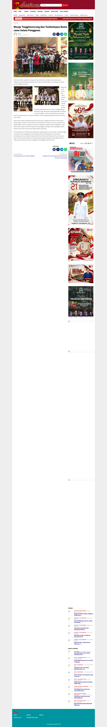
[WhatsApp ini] (65, 34)
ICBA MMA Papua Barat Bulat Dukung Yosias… (82, 653)
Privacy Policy (17, 717)
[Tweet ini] (58, 34)
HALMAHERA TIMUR (82, 657)
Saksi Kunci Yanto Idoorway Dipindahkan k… (82, 697)
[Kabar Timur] (27, 5)
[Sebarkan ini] (54, 34)
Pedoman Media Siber (32, 717)
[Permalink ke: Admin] (15, 34)
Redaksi (28, 715)
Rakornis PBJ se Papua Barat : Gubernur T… (82, 643)
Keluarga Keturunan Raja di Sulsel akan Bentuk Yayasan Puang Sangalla (55, 156)
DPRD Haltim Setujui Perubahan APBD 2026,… (83, 682)
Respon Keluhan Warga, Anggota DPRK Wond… (83, 614)
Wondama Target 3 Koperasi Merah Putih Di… (82, 636)
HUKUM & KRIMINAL (78, 686)
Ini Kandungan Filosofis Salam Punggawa (24, 155)
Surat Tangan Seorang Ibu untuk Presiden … (83, 675)
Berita (75, 657)
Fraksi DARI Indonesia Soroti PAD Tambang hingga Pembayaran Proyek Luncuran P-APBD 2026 (61, 18)
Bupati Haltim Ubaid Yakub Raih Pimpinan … (83, 704)
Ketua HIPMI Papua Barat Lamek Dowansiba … (83, 621)
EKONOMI (76, 610)
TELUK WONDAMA (82, 610)
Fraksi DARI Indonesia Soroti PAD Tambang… (83, 661)
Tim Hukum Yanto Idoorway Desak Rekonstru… (82, 689)
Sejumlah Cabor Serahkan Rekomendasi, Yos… (81, 668)
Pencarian (65, 5)
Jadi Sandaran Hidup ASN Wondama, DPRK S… (81, 628)
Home (15, 715)
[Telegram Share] (61, 34)
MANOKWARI (76, 651)
